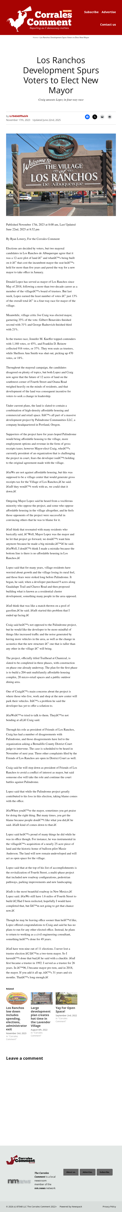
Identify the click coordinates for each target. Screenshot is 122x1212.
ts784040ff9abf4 (18, 116)
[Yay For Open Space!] (66, 998)
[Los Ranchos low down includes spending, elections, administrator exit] (17, 998)
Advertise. (88, 1172)
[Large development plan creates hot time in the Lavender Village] (42, 998)
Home (35, 37)
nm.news (40, 1188)
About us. (71, 1172)
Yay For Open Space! (65, 1009)
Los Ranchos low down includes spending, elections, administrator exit (16, 1018)
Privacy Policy (109, 1206)
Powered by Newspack (71, 1206)
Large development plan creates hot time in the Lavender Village (41, 1017)
